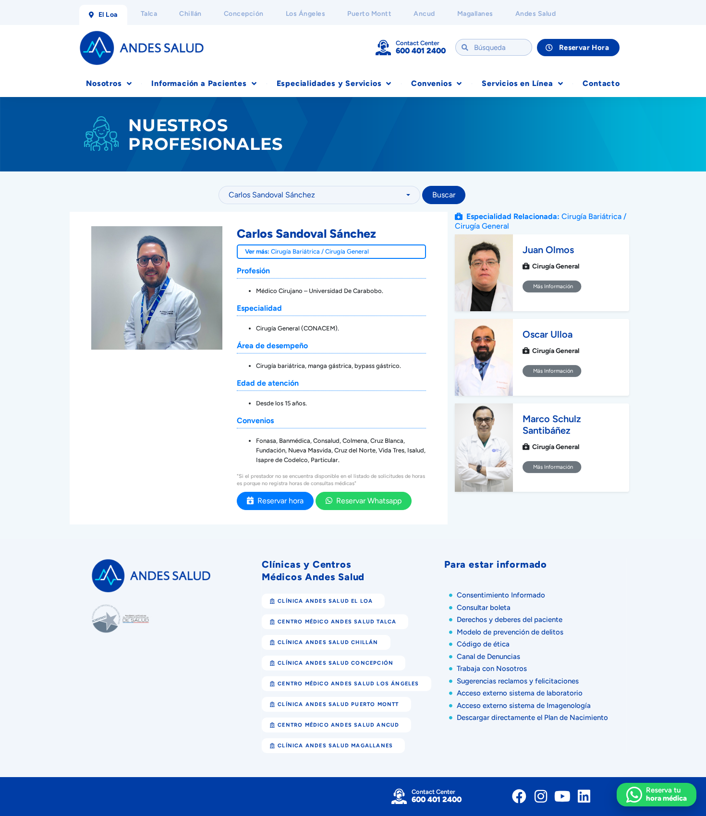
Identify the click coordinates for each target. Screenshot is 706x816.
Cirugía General (347, 251)
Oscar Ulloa (547, 334)
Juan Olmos (548, 250)
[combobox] (319, 195)
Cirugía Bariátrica (295, 251)
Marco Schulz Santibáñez (552, 424)
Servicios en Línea (517, 83)
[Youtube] (562, 796)
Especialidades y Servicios (329, 83)
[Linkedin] (584, 796)
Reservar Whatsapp (367, 500)
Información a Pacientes (198, 83)
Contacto (601, 83)
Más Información (552, 286)
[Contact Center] (383, 47)
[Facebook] (519, 796)
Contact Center (417, 43)
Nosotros (104, 83)
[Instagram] (540, 796)
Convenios (431, 83)
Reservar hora (279, 500)
